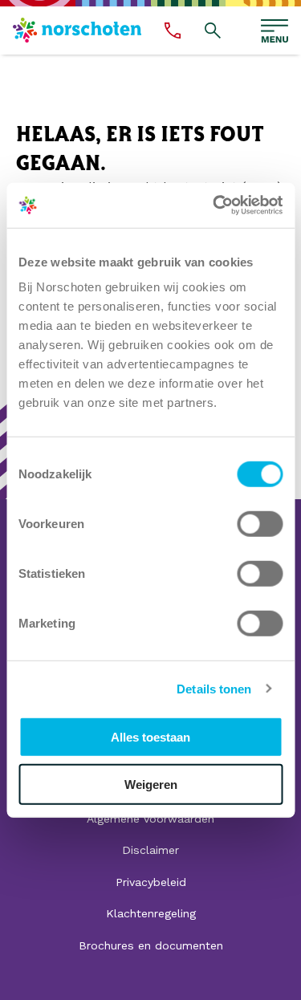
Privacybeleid (151, 882)
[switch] (260, 524)
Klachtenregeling (151, 913)
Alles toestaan (150, 737)
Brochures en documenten (151, 945)
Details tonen (214, 688)
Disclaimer (150, 849)
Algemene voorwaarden (150, 818)
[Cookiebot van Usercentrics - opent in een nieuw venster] (214, 205)
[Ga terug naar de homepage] (77, 30)
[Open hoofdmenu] (274, 31)
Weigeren (150, 784)
